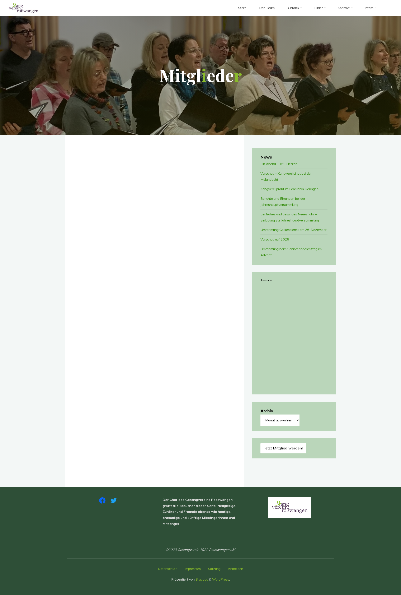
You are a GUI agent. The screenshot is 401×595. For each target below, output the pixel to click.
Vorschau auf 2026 (274, 239)
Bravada (201, 579)
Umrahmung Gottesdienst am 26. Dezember (293, 230)
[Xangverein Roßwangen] (23, 8)
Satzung (214, 569)
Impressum (193, 569)
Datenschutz (167, 569)
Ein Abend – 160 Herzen (278, 164)
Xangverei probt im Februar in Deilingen (289, 189)
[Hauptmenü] (389, 8)
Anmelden (235, 569)
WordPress (220, 579)
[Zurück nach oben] (384, 578)
